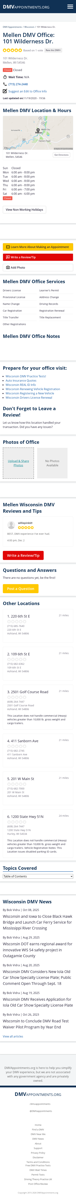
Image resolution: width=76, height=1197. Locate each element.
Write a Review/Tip (23, 257)
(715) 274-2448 (18, 84)
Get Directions (61, 154)
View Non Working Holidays (24, 210)
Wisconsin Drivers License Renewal (29, 398)
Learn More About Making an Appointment (40, 247)
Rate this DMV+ (53, 50)
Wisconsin (29, 26)
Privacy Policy (38, 1152)
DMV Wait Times (38, 1170)
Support (38, 1148)
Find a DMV (38, 1129)
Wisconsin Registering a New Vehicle (30, 393)
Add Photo (18, 267)
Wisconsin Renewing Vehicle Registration (33, 389)
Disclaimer (38, 1157)
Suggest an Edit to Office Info (27, 91)
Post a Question (20, 588)
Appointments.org (26, 7)
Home (38, 1124)
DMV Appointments (12, 26)
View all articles (13, 1036)
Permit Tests (38, 1174)
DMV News (38, 1138)
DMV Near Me (38, 1134)
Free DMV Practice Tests (38, 1165)
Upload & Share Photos (18, 463)
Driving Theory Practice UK (38, 1179)
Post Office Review (38, 1183)
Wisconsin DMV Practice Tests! (26, 376)
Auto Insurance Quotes (21, 380)
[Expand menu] (70, 7)
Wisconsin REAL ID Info (21, 385)
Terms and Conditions (38, 1162)
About (38, 1143)
